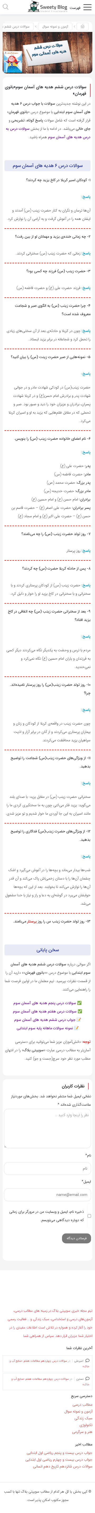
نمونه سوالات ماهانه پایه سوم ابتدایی (45, 1028)
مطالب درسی (82, 1404)
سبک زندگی (83, 1418)
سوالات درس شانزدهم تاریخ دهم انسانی (62, 1466)
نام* (88, 1155)
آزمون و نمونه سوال (55, 26)
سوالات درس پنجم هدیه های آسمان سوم (44, 1003)
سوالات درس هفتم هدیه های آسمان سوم (45, 1011)
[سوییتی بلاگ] (47, 6)
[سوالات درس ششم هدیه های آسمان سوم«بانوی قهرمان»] (47, 52)
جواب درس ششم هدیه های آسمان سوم (44, 1020)
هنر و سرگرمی (82, 1431)
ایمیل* (86, 1181)
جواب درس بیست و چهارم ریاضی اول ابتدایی (58, 1459)
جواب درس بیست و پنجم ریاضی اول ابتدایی (59, 1453)
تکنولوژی (85, 1425)
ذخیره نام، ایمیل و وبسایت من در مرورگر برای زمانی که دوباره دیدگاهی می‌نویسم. (46, 1216)
